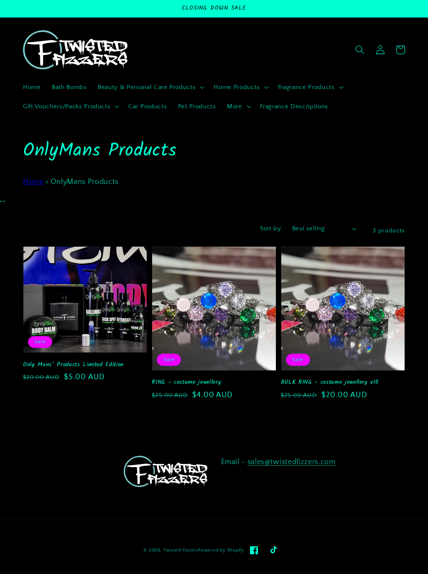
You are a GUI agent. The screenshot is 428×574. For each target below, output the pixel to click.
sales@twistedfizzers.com (291, 462)
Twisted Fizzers (180, 550)
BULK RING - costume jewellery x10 (330, 382)
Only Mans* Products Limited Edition (73, 365)
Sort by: (271, 228)
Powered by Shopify (221, 550)
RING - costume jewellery (186, 382)
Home (33, 182)
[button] (150, 87)
